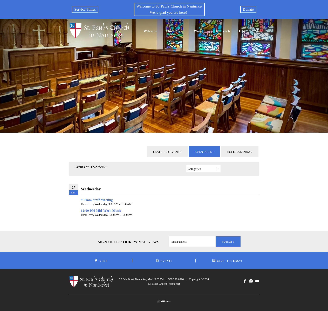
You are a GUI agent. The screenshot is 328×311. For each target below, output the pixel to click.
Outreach (223, 31)
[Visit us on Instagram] (251, 281)
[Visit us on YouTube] (257, 281)
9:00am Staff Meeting (97, 200)
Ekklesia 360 (164, 301)
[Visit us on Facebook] (245, 281)
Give (242, 31)
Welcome (150, 31)
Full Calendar (239, 152)
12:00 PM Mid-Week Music (101, 210)
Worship (200, 31)
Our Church (175, 31)
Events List (204, 152)
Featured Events (167, 152)
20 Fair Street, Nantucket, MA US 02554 (141, 279)
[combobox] (203, 168)
